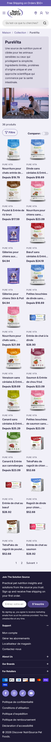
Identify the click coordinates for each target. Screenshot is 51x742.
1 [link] (16, 562)
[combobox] (25, 23)
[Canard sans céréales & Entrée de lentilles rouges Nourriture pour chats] (13, 401)
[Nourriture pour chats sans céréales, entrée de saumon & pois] (13, 317)
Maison (6, 32)
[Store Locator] (35, 13)
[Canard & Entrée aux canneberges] (13, 443)
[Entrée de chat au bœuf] (13, 485)
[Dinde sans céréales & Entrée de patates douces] (37, 150)
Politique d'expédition (15, 713)
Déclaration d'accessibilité (17, 725)
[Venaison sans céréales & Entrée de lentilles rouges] (13, 359)
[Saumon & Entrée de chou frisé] (37, 359)
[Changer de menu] (4, 13)
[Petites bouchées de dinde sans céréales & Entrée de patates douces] (37, 276)
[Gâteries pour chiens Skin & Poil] (13, 276)
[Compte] (41, 13)
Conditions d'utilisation (15, 707)
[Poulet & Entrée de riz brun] (13, 192)
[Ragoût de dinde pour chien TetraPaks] (37, 485)
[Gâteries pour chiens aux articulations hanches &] (13, 234)
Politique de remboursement (19, 719)
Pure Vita (7, 164)
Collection (20, 32)
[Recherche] (44, 23)
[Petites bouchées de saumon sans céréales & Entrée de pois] (37, 401)
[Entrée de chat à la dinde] (37, 317)
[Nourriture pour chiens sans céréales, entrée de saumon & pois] (37, 192)
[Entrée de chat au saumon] (37, 527)
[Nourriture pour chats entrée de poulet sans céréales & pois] (13, 150)
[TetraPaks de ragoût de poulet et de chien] (13, 527)
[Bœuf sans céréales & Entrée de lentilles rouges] (37, 234)
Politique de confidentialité (17, 701)
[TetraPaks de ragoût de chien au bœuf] (37, 443)
